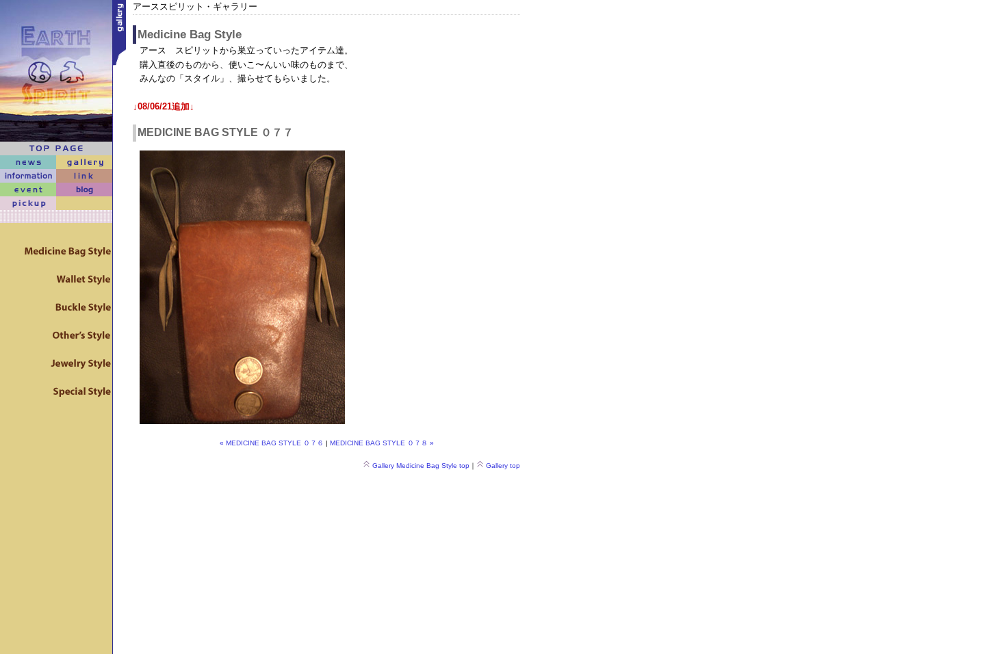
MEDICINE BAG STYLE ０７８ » (382, 443)
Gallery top (503, 465)
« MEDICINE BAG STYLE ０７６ (272, 443)
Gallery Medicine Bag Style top (420, 465)
